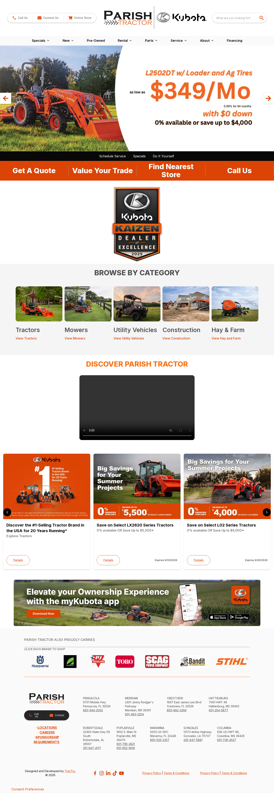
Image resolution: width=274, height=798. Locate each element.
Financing (234, 41)
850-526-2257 (159, 740)
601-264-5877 (218, 710)
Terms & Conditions (176, 773)
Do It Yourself (163, 156)
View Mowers (75, 338)
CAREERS (47, 732)
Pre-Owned (96, 41)
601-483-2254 (134, 714)
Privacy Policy (151, 773)
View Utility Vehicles (129, 338)
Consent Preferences (27, 789)
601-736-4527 (226, 740)
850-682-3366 (177, 710)
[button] (19, 17)
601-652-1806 (126, 748)
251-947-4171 (92, 748)
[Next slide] (267, 512)
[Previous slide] (7, 512)
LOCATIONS (47, 728)
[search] (262, 17)
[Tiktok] (114, 773)
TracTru (70, 771)
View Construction (176, 338)
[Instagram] (101, 773)
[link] (79, 17)
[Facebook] (94, 773)
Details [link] (18, 560)
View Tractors (26, 338)
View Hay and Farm (226, 338)
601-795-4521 (126, 744)
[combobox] (239, 18)
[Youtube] (121, 773)
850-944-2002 (93, 710)
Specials (139, 156)
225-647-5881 (193, 740)
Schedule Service (112, 156)
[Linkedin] (108, 773)
